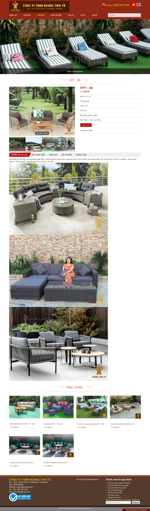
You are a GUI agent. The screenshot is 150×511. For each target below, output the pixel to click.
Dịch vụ (71, 15)
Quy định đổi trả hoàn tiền (117, 488)
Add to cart (85, 125)
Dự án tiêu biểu (56, 15)
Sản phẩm (40, 15)
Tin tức (82, 15)
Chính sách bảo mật (115, 492)
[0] (68, 71)
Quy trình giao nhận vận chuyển (119, 483)
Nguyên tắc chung (114, 497)
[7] (81, 71)
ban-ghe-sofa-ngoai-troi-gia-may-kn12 (123, 424)
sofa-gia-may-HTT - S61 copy (53, 424)
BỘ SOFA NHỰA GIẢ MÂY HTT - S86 (22, 424)
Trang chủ (13, 15)
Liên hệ (94, 15)
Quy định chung (113, 495)
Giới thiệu (27, 15)
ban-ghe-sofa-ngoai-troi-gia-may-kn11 (22, 462)
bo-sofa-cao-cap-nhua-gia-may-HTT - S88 (90, 424)
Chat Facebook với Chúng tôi (136, 510)
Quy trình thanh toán (115, 490)
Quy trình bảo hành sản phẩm (118, 485)
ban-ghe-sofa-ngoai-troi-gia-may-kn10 (55, 462)
